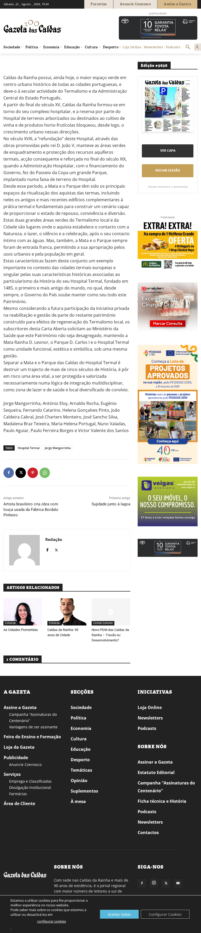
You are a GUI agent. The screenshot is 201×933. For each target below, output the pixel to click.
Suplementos (84, 791)
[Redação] (24, 550)
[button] (188, 47)
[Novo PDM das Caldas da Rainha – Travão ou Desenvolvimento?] (111, 611)
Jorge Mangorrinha (58, 448)
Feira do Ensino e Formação (32, 737)
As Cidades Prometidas (20, 630)
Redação (53, 539)
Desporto (80, 760)
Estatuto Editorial (156, 772)
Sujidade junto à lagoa (111, 504)
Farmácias (18, 793)
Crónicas (10, 623)
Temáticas (81, 770)
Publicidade (16, 757)
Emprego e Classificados (30, 781)
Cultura (79, 739)
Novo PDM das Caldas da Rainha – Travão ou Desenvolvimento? (110, 635)
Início (11, 61)
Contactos (148, 832)
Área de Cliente (19, 803)
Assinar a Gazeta (155, 762)
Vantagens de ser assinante (33, 726)
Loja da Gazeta (19, 747)
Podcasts (147, 728)
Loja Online (150, 707)
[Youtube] (178, 883)
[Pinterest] (32, 473)
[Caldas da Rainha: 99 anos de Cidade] (66, 611)
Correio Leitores (45, 61)
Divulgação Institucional (30, 787)
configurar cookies (51, 921)
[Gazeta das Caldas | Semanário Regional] (53, 26)
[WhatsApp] (45, 473)
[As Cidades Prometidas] (22, 611)
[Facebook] (8, 473)
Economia (81, 728)
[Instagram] (154, 883)
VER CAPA (167, 150)
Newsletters (150, 718)
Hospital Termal (29, 448)
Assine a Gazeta (20, 707)
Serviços (12, 774)
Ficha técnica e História (162, 801)
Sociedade (81, 707)
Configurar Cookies (165, 914)
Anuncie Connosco (25, 764)
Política (78, 718)
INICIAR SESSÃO (167, 170)
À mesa (78, 801)
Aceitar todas (119, 914)
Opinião (24, 61)
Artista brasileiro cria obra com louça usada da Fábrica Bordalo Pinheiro (30, 509)
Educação (81, 749)
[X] (20, 473)
